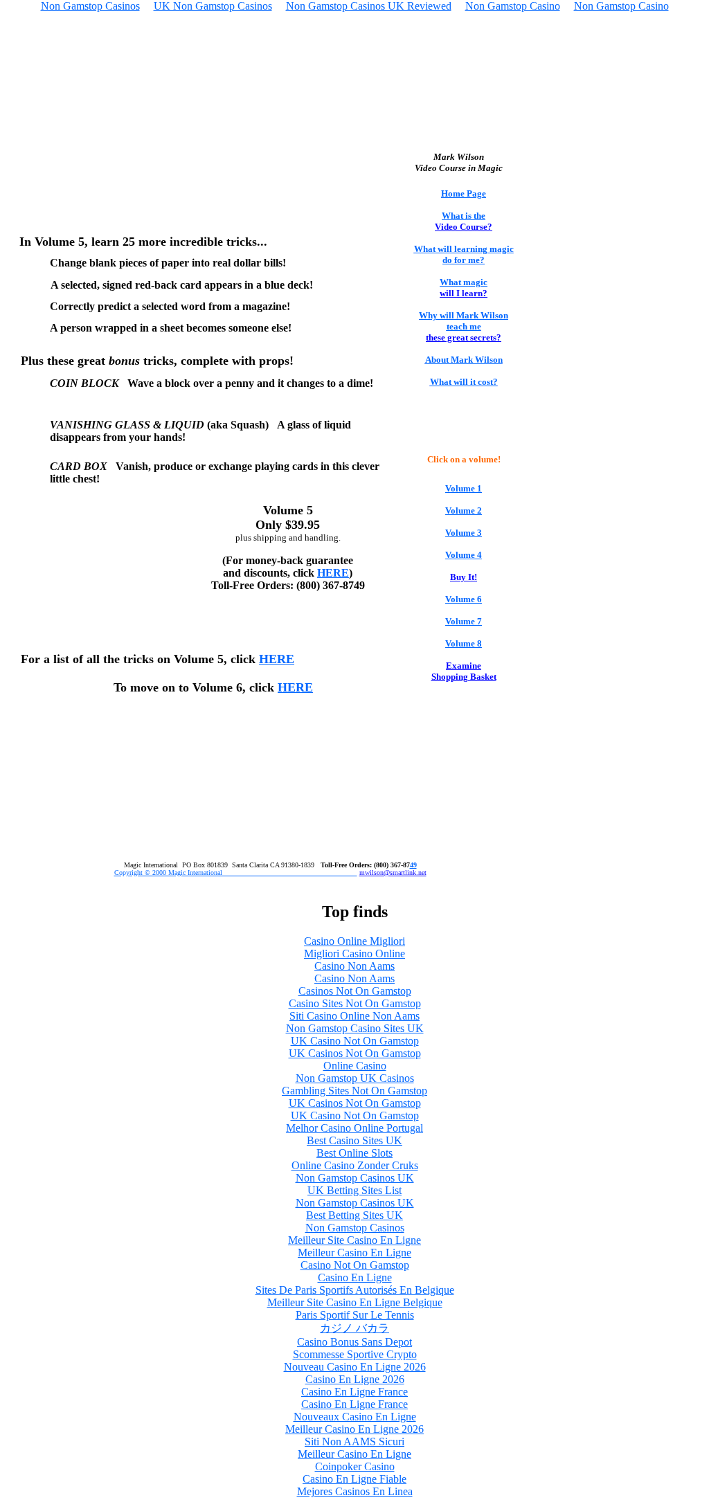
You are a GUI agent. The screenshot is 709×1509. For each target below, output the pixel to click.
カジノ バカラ (354, 1328)
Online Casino (354, 1066)
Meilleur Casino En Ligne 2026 (354, 1429)
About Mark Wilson (464, 359)
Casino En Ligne (355, 1277)
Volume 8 (463, 643)
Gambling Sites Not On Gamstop (354, 1090)
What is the (463, 215)
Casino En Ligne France (354, 1392)
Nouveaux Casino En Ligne (355, 1416)
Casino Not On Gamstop (354, 1265)
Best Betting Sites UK (354, 1215)
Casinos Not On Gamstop (354, 991)
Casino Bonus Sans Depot (354, 1342)
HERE (333, 573)
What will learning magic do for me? (464, 254)
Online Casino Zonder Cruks (354, 1165)
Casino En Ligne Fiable (354, 1479)
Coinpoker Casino (355, 1466)
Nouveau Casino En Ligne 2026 (355, 1367)
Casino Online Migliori (354, 941)
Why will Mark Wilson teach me (463, 321)
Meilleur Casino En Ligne (354, 1252)
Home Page (463, 193)
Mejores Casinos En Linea (355, 1491)
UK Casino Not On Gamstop (355, 1041)
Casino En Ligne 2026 (354, 1379)
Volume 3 (463, 532)
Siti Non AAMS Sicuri (354, 1441)
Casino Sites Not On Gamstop (355, 1003)
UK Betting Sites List (354, 1190)
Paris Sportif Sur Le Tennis (355, 1315)
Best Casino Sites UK (354, 1140)
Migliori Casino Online (354, 953)
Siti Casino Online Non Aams (354, 1016)
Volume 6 (463, 599)
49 (413, 865)
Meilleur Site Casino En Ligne (354, 1240)
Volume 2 (463, 510)
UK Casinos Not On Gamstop (355, 1053)
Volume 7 (463, 621)
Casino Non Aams (354, 966)
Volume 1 (463, 488)
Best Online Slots (354, 1153)
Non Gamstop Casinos (354, 1228)
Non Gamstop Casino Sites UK (355, 1028)
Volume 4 (463, 555)
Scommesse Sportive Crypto (355, 1354)
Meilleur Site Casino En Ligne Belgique (354, 1302)
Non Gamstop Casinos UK (355, 1178)
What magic (463, 282)
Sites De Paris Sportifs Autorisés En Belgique (354, 1290)
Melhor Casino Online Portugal (354, 1128)
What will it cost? (464, 382)
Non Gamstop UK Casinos (355, 1078)
